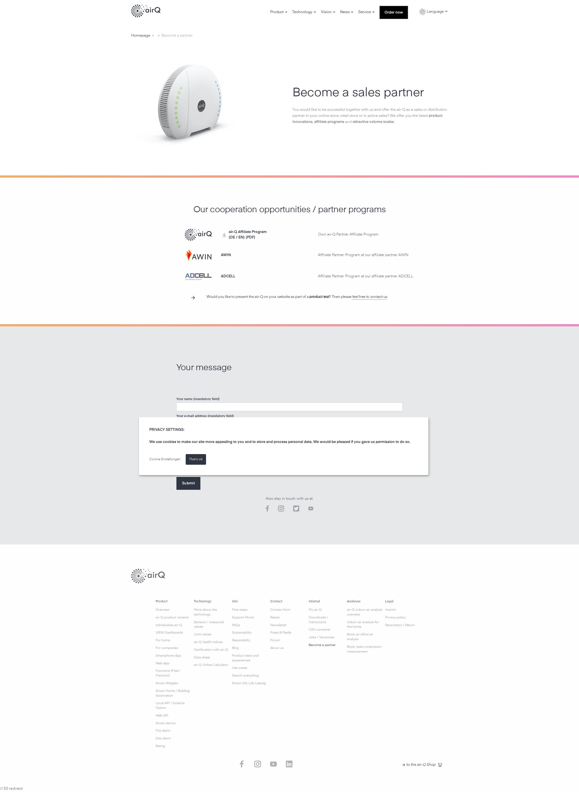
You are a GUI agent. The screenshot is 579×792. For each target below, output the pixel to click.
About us (277, 648)
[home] (146, 11)
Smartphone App (168, 655)
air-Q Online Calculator (211, 665)
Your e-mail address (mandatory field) (205, 416)
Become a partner (322, 645)
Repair (275, 617)
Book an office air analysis (360, 637)
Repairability (241, 640)
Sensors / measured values (209, 625)
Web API (162, 715)
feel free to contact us (369, 297)
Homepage (140, 36)
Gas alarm (163, 738)
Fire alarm (163, 730)
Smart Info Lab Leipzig (249, 683)
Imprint (390, 609)
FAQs (236, 625)
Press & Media (280, 632)
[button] (279, 12)
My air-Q (315, 609)
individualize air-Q (169, 625)
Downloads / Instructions (318, 620)
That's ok (196, 459)
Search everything (245, 675)
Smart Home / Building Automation (173, 693)
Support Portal (243, 617)
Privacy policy (395, 617)
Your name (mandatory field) (198, 399)
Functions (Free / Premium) (168, 673)
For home (163, 640)
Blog (235, 648)
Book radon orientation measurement (364, 649)
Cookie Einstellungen (164, 459)
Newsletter (278, 625)
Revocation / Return (400, 625)
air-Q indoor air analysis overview (364, 612)
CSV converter (319, 629)
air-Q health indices (208, 642)
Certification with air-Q (211, 649)
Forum (275, 640)
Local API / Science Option (170, 706)
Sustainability (242, 632)
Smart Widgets (167, 683)
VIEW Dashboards (169, 632)
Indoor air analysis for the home (363, 625)
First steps (239, 609)
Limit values (202, 634)
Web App (162, 663)
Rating (160, 746)
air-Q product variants (172, 617)
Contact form (280, 609)
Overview (163, 609)
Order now (393, 12)
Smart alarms (166, 723)
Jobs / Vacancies (321, 637)
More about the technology (205, 612)
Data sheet (202, 657)
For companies (167, 648)
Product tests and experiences (245, 658)
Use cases (239, 667)
